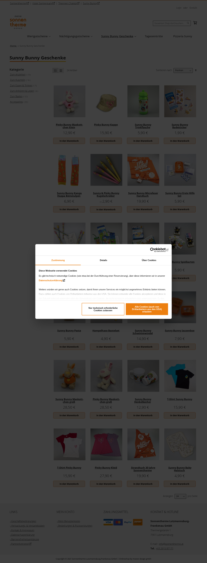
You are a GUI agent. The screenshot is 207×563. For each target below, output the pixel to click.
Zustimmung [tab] (58, 260)
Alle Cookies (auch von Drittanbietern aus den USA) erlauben (147, 309)
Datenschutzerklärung (50, 280)
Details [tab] (103, 260)
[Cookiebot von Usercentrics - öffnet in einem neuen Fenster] (155, 250)
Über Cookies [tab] (149, 260)
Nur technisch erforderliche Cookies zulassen (103, 308)
